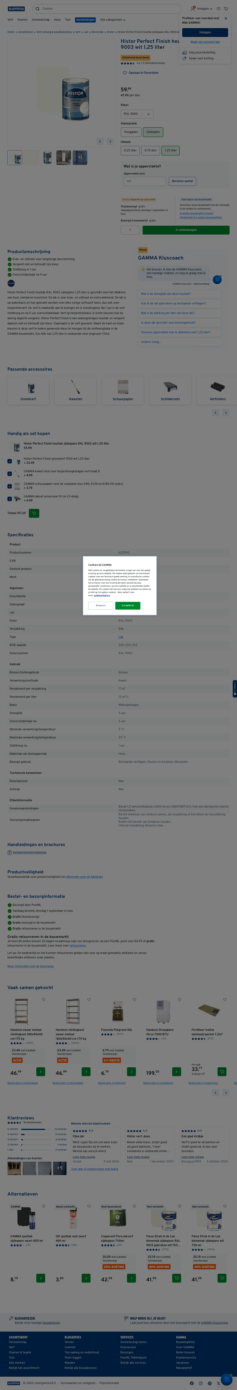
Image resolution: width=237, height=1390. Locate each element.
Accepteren (128, 605)
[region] (120, 585)
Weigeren (101, 605)
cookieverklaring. (102, 595)
